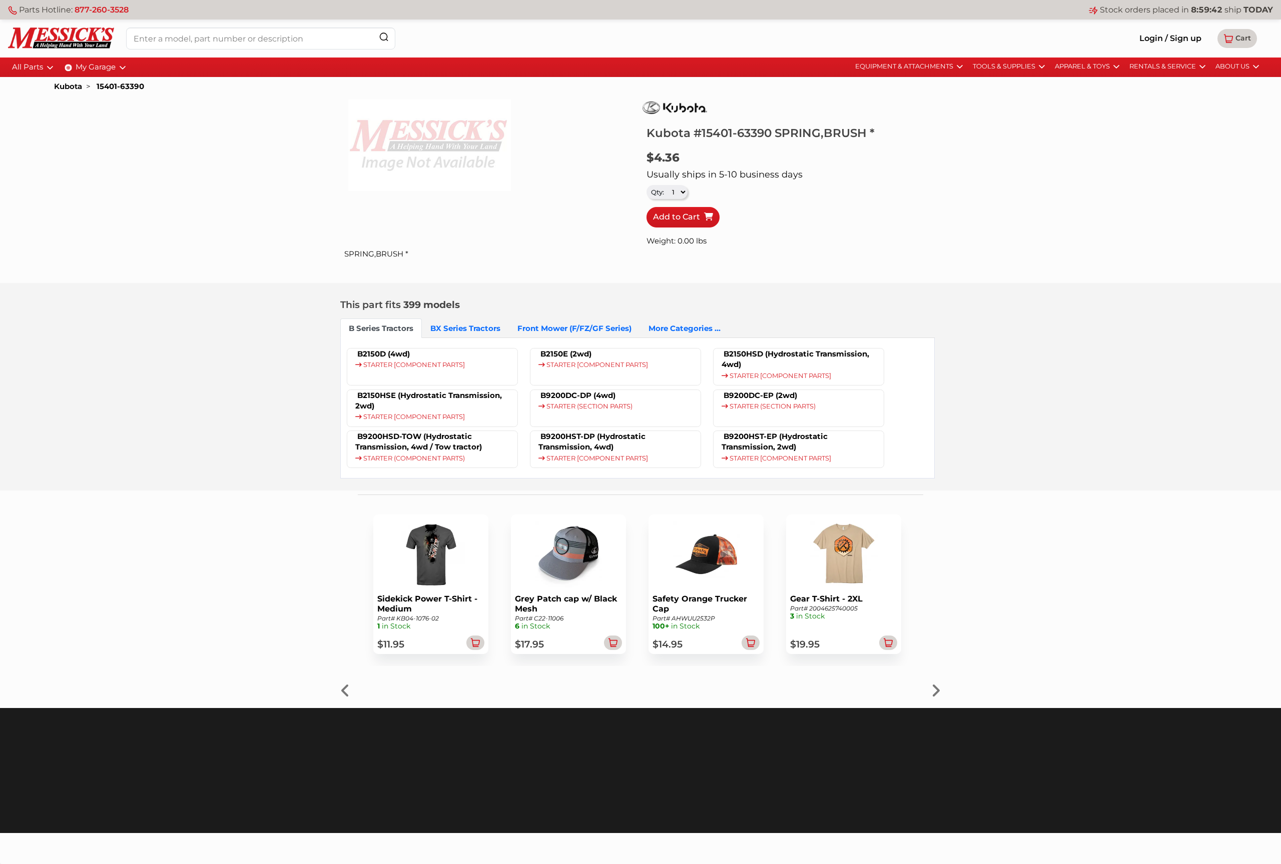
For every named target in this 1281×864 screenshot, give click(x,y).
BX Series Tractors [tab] (465, 328)
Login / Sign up (1170, 38)
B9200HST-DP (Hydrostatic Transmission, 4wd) (592, 442)
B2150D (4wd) (383, 353)
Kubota (68, 86)
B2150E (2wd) (565, 353)
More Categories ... (685, 328)
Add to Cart (678, 217)
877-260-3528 (102, 9)
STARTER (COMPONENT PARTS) (413, 458)
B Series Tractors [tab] (381, 328)
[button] (1237, 38)
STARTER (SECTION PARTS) (588, 406)
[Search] (384, 37)
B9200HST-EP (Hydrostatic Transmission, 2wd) (775, 442)
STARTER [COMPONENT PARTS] (413, 364)
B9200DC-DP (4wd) (577, 395)
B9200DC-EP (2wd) (760, 395)
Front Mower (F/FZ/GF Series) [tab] (574, 328)
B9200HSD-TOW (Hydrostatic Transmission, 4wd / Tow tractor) (418, 442)
